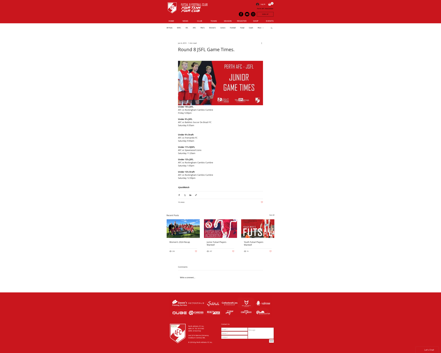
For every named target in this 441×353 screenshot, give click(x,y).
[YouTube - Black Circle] (247, 14)
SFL (187, 28)
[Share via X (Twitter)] (185, 195)
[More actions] (261, 43)
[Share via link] (196, 195)
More (259, 28)
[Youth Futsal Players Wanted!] (257, 228)
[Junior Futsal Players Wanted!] (220, 228)
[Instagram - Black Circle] (253, 14)
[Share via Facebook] (179, 195)
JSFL (194, 28)
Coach (251, 28)
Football (233, 28)
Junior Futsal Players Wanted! (216, 243)
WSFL (179, 28)
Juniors (222, 28)
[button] (270, 4)
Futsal (242, 28)
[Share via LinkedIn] (190, 195)
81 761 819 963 (198, 328)
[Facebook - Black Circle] (241, 14)
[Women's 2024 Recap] (183, 228)
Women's (212, 28)
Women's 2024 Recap (179, 242)
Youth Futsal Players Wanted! (253, 243)
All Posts (169, 28)
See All (271, 215)
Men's (203, 28)
